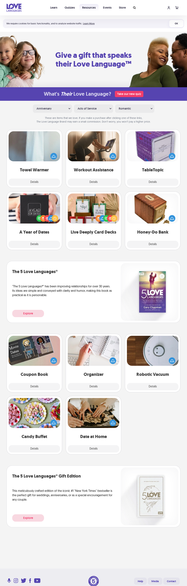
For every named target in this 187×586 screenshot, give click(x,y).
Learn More (89, 23)
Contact (171, 581)
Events (107, 8)
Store (122, 8)
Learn (53, 8)
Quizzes (70, 8)
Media (155, 581)
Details (34, 182)
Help (140, 581)
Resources (89, 8)
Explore (28, 313)
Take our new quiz (129, 94)
